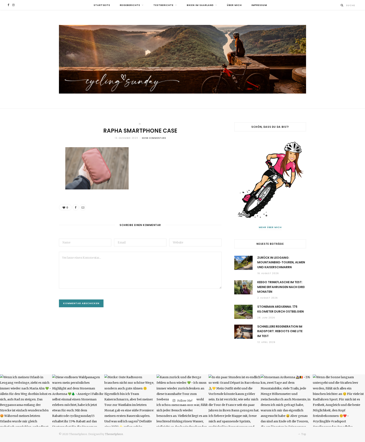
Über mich (234, 5)
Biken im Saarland (200, 5)
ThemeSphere (114, 434)
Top (303, 434)
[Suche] (342, 5)
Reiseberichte (130, 5)
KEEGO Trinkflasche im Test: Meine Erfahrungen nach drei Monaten (281, 287)
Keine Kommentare (154, 138)
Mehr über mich (270, 227)
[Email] (83, 207)
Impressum (259, 5)
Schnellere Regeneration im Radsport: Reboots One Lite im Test (279, 331)
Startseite (102, 5)
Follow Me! (184, 400)
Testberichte (163, 5)
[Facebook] (75, 207)
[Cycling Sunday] (182, 59)
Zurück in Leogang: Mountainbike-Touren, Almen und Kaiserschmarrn (281, 262)
